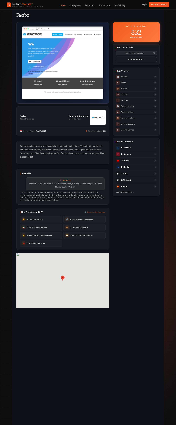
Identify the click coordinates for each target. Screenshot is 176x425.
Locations (90, 5)
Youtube (125, 161)
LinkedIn (125, 167)
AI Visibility (120, 5)
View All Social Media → (125, 192)
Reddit (124, 186)
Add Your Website (160, 5)
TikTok (124, 174)
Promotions (104, 5)
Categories (75, 5)
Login (144, 5)
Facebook (126, 148)
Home (63, 5)
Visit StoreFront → (136, 59)
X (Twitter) (126, 180)
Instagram (126, 154)
